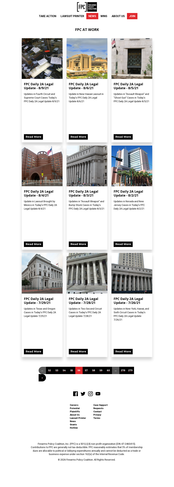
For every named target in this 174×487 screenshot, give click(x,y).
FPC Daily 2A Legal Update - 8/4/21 (38, 193)
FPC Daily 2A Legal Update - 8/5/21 (128, 86)
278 (123, 370)
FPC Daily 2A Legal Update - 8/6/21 (83, 86)
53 (57, 370)
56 (79, 370)
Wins (103, 16)
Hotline (74, 428)
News (92, 16)
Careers (74, 405)
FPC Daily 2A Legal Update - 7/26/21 (128, 300)
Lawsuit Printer (72, 16)
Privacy (97, 415)
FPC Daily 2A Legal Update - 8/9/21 (38, 86)
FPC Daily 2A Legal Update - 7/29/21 (38, 300)
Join (132, 16)
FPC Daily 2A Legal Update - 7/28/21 (83, 300)
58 (93, 370)
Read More (33, 136)
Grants (73, 424)
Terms (96, 418)
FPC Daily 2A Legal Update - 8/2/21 (128, 193)
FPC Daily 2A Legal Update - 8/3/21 (83, 193)
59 (101, 370)
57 (86, 370)
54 (64, 370)
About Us (118, 16)
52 (49, 370)
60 (108, 370)
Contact (97, 411)
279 (130, 370)
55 (71, 370)
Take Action (47, 16)
